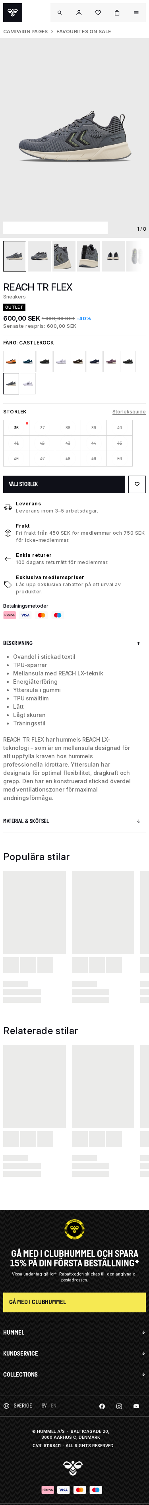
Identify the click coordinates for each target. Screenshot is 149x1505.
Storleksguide (129, 412)
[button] (79, 12)
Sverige (23, 1406)
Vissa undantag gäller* (35, 1274)
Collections (20, 1374)
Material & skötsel (26, 821)
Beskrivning (18, 643)
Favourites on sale (83, 31)
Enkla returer (34, 555)
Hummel (13, 1332)
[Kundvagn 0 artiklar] (117, 12)
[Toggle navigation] (60, 12)
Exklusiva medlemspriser (50, 577)
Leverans (28, 504)
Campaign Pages (25, 31)
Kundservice (20, 1353)
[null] (12, 12)
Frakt (23, 526)
